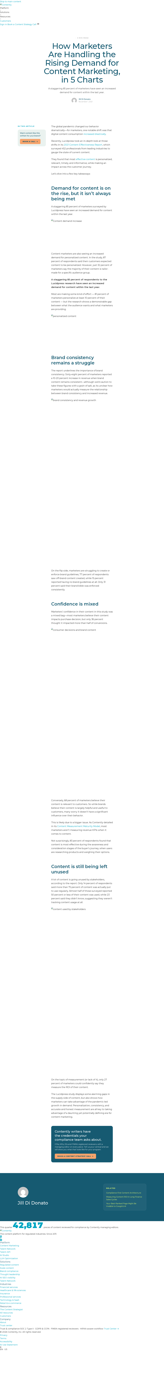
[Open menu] (38, 24)
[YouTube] (82, 1240)
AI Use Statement (9, 1345)
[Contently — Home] (82, 4)
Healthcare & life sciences (13, 1290)
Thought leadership (10, 1274)
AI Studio (4, 1255)
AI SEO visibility (7, 1277)
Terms (3, 1338)
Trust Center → (111, 1329)
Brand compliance (9, 1271)
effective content (85, 159)
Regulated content (9, 1265)
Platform (4, 8)
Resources (5, 16)
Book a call (29, 141)
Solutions (4, 12)
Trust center (6, 1325)
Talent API (5, 1252)
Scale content (7, 1268)
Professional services (10, 1297)
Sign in (3, 24)
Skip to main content (10, 1)
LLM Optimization (9, 1258)
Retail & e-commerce (10, 1303)
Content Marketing (9, 1245)
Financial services (9, 1287)
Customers (5, 21)
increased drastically (95, 134)
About (3, 1322)
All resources (6, 1313)
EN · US (3, 1349)
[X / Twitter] (82, 1238)
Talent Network (8, 1249)
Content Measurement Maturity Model (78, 826)
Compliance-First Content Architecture (123, 1193)
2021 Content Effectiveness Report (83, 144)
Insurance (5, 1293)
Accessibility (6, 1341)
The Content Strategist (11, 1309)
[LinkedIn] (82, 1236)
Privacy (3, 1335)
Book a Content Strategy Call (21, 24)
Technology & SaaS (9, 1300)
